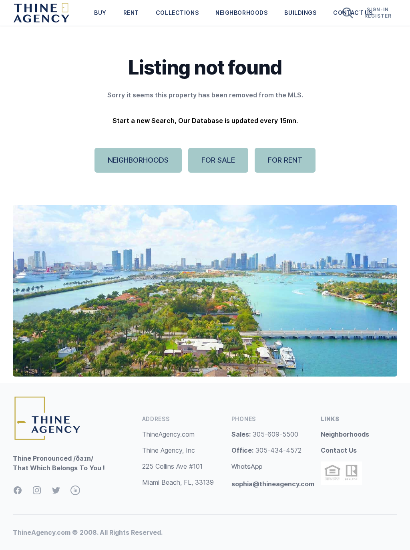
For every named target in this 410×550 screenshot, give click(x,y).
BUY (100, 12)
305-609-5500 (264, 434)
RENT (131, 12)
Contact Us (339, 450)
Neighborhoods (345, 434)
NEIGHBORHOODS (241, 12)
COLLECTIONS (177, 12)
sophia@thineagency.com (272, 484)
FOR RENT (285, 160)
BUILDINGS (300, 12)
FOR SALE (218, 160)
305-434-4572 (266, 450)
